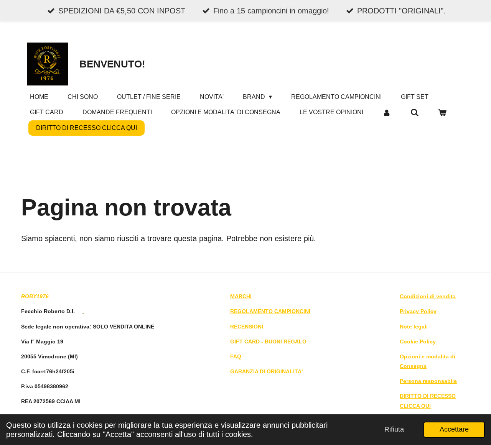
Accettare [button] (454, 429)
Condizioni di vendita (428, 296)
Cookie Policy (418, 341)
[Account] (387, 112)
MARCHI (241, 296)
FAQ (235, 356)
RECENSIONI (246, 326)
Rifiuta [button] (394, 429)
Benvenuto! (112, 64)
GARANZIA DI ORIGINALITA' (266, 371)
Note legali (414, 326)
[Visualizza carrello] (442, 112)
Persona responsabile (428, 381)
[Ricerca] (414, 112)
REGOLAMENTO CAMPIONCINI (270, 311)
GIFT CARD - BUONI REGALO (268, 341)
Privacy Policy (418, 311)
